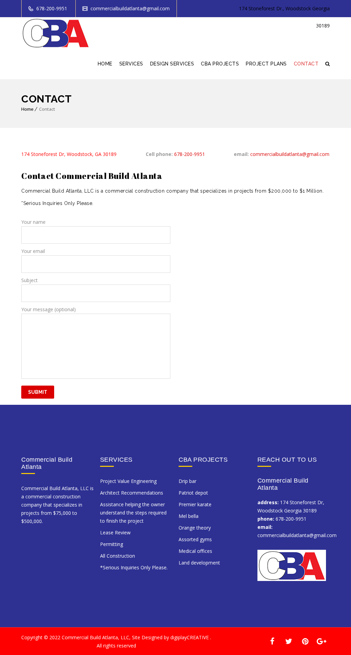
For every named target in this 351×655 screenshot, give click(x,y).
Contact (306, 63)
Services (131, 63)
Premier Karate (195, 504)
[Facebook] (272, 640)
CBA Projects (220, 63)
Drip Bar (187, 481)
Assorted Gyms (195, 539)
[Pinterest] (305, 640)
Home (105, 63)
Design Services (172, 63)
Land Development (199, 562)
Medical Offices (195, 551)
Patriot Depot (193, 492)
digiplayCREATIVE (189, 637)
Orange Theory (195, 527)
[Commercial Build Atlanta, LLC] (55, 32)
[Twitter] (288, 640)
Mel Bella (188, 516)
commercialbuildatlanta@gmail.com (129, 8)
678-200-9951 (51, 8)
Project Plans (266, 63)
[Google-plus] (321, 640)
